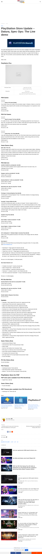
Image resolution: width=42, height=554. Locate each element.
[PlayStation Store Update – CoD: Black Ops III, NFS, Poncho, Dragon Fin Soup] (21, 403)
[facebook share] (8, 431)
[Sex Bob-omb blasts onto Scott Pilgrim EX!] (6, 460)
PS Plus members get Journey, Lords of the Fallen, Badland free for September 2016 (6, 405)
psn (17, 441)
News (7, 23)
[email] (26, 553)
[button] (21, 43)
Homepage (3, 23)
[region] (21, 12)
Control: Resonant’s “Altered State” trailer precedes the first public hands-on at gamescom (28, 536)
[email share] (10, 431)
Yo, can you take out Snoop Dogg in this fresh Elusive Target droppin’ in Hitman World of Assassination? (28, 525)
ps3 (15, 441)
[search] (40, 1)
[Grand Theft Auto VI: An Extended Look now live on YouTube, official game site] (9, 513)
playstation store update (5, 441)
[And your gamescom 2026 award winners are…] (6, 452)
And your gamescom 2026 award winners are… (25, 450)
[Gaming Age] (21, 1)
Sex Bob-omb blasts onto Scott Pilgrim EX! (24, 458)
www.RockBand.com (7, 244)
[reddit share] (12, 431)
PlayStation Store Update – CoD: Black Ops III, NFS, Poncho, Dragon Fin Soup (20, 405)
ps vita (12, 441)
